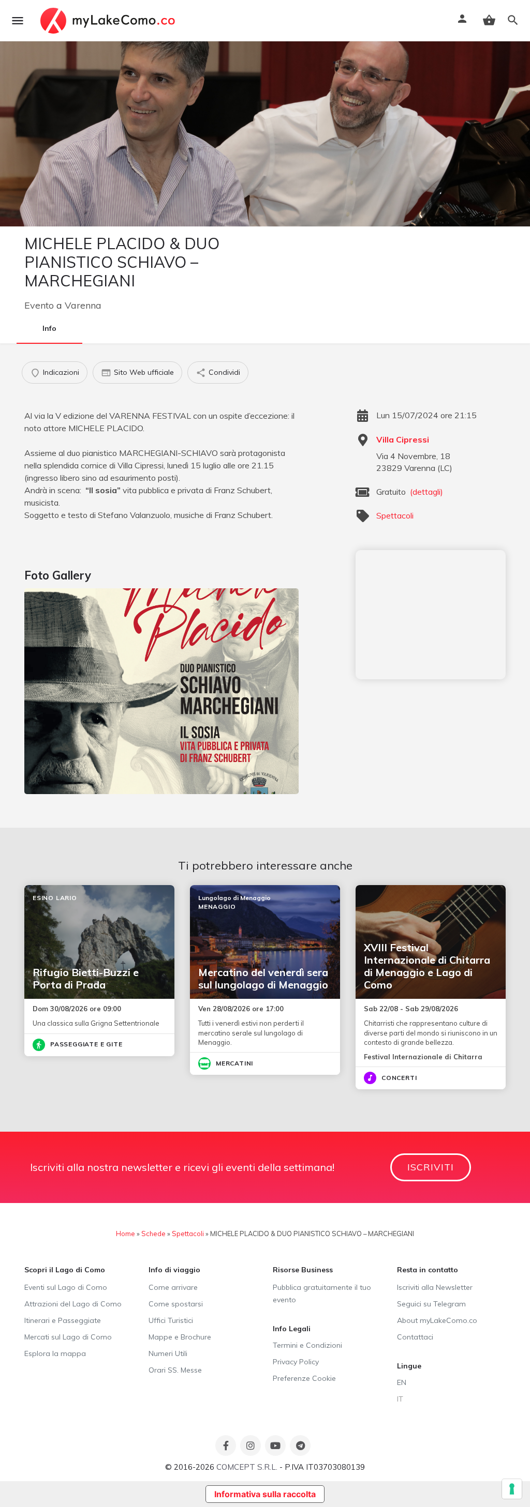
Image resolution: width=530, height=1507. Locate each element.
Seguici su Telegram (431, 1303)
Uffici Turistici (171, 1320)
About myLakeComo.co (437, 1320)
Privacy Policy (296, 1361)
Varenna (83, 305)
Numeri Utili (168, 1353)
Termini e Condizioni (307, 1345)
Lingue (409, 1366)
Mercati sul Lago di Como (68, 1337)
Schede (153, 1233)
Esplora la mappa (55, 1353)
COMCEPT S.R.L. (246, 1467)
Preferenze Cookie (304, 1378)
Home (125, 1233)
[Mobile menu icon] (17, 20)
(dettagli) (426, 491)
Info (49, 328)
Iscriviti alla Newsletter (435, 1287)
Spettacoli (395, 515)
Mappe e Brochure (180, 1337)
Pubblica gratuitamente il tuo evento (322, 1293)
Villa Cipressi (402, 439)
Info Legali (292, 1328)
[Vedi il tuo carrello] (489, 20)
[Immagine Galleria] (161, 691)
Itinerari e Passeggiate (62, 1320)
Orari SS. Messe (175, 1370)
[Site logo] (109, 21)
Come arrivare (173, 1287)
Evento (39, 305)
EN (401, 1382)
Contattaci (415, 1337)
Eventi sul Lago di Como (65, 1287)
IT (400, 1399)
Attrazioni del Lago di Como (73, 1303)
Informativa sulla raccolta (265, 1494)
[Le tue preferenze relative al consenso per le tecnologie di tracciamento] (512, 1489)
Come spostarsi (176, 1303)
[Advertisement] (431, 614)
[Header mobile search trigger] (513, 20)
